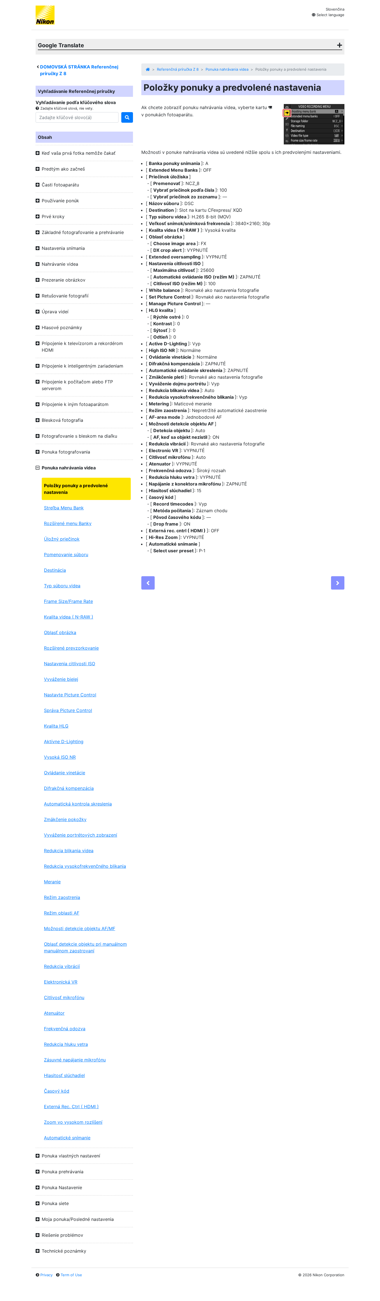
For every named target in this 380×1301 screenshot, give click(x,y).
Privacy (46, 1275)
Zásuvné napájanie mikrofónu (75, 1060)
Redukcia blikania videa (68, 850)
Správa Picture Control (68, 710)
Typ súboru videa (62, 585)
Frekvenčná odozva (64, 1028)
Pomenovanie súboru (66, 554)
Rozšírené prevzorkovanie (71, 648)
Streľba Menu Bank (64, 508)
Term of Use (71, 1275)
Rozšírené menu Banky (68, 523)
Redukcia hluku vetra (66, 1044)
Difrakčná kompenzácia (69, 788)
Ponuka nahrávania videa (227, 69)
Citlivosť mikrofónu (64, 997)
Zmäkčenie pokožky (65, 819)
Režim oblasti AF (61, 913)
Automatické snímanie (67, 1137)
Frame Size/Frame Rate (68, 601)
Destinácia (55, 570)
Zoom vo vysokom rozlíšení (73, 1122)
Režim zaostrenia (62, 897)
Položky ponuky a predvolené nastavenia (76, 489)
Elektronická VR (60, 982)
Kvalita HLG (56, 726)
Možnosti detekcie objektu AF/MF (79, 928)
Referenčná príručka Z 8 (178, 69)
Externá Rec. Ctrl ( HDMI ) (71, 1106)
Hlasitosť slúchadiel (64, 1075)
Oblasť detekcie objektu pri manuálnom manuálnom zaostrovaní (85, 947)
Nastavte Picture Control (70, 695)
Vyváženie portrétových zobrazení (80, 835)
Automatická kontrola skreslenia (78, 804)
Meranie (52, 881)
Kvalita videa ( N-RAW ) (68, 617)
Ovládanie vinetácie (64, 772)
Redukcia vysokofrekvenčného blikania (85, 866)
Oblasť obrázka (60, 632)
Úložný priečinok (62, 539)
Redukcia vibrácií (62, 966)
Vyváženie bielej (61, 679)
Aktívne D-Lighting (63, 741)
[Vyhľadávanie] (127, 117)
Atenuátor (54, 1013)
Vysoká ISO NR (60, 757)
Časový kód (56, 1091)
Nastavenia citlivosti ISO (69, 663)
